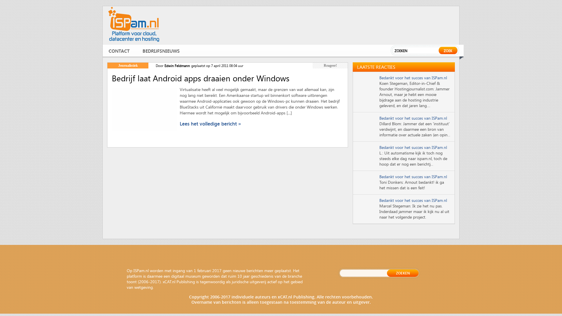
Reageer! (330, 65)
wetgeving (143, 287)
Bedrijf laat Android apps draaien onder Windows (200, 78)
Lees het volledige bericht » (210, 123)
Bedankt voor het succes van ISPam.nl (413, 77)
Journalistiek (128, 65)
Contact (119, 51)
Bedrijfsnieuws (161, 51)
